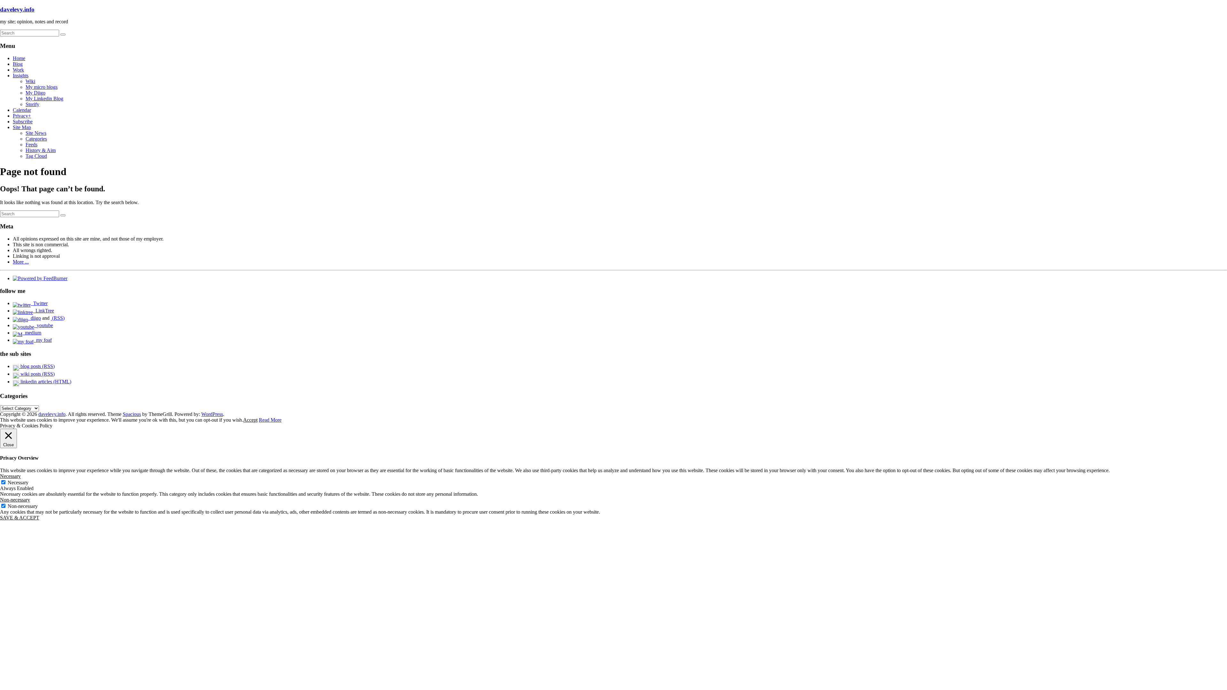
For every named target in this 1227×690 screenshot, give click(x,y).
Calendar (22, 110)
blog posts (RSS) (37, 366)
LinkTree (43, 310)
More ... (21, 261)
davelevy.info (17, 9)
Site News (36, 133)
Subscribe (23, 121)
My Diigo (35, 93)
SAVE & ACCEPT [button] (19, 517)
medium (31, 332)
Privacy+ (22, 116)
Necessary (18, 482)
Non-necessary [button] (15, 499)
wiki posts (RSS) (37, 374)
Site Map (22, 127)
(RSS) (58, 318)
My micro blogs (42, 87)
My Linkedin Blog (44, 98)
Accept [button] (250, 420)
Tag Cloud (36, 156)
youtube (43, 325)
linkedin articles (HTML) (45, 381)
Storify (32, 104)
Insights (20, 75)
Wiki (30, 81)
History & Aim (41, 150)
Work (18, 70)
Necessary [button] (10, 476)
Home (19, 58)
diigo (34, 318)
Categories (36, 139)
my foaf (43, 340)
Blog (18, 64)
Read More (270, 420)
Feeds (31, 144)
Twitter (39, 303)
